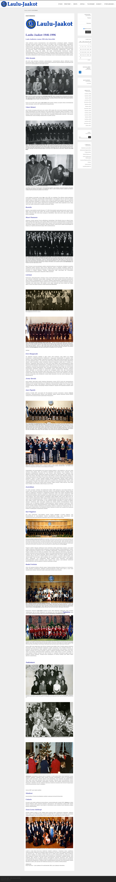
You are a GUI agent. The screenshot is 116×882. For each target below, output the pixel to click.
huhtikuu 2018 (88, 119)
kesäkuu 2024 (88, 98)
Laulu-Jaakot (6, 878)
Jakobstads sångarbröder (85, 150)
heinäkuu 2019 (88, 110)
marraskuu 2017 (87, 123)
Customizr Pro (8, 879)
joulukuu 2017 (88, 121)
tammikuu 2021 (87, 108)
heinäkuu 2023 (88, 104)
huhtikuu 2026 (88, 93)
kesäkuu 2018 (88, 117)
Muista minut (87, 28)
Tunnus (89, 17)
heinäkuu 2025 (88, 96)
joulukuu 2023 (88, 100)
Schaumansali (88, 164)
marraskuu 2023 (87, 102)
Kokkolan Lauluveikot (86, 148)
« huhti (88, 60)
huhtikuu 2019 (88, 112)
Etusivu (26, 10)
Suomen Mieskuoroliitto (85, 160)
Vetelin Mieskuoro (87, 154)
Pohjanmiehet (88, 152)
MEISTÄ (29, 10)
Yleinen (89, 83)
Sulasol (89, 162)
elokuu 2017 (88, 125)
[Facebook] (80, 72)
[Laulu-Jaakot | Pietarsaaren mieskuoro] (19, 3)
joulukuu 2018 (88, 115)
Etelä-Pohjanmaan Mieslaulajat (87, 157)
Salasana (89, 23)
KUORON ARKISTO (87, 166)
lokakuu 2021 (88, 106)
